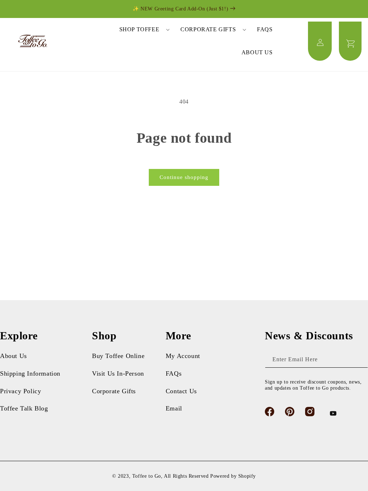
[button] (142, 29)
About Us (13, 355)
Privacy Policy (20, 391)
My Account (183, 355)
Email (174, 408)
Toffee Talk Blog (24, 408)
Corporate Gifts (114, 391)
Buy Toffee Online (118, 355)
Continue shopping (184, 177)
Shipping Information (30, 373)
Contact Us (181, 391)
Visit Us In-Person (118, 373)
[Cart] (350, 41)
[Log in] (320, 41)
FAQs (173, 373)
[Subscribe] (360, 359)
